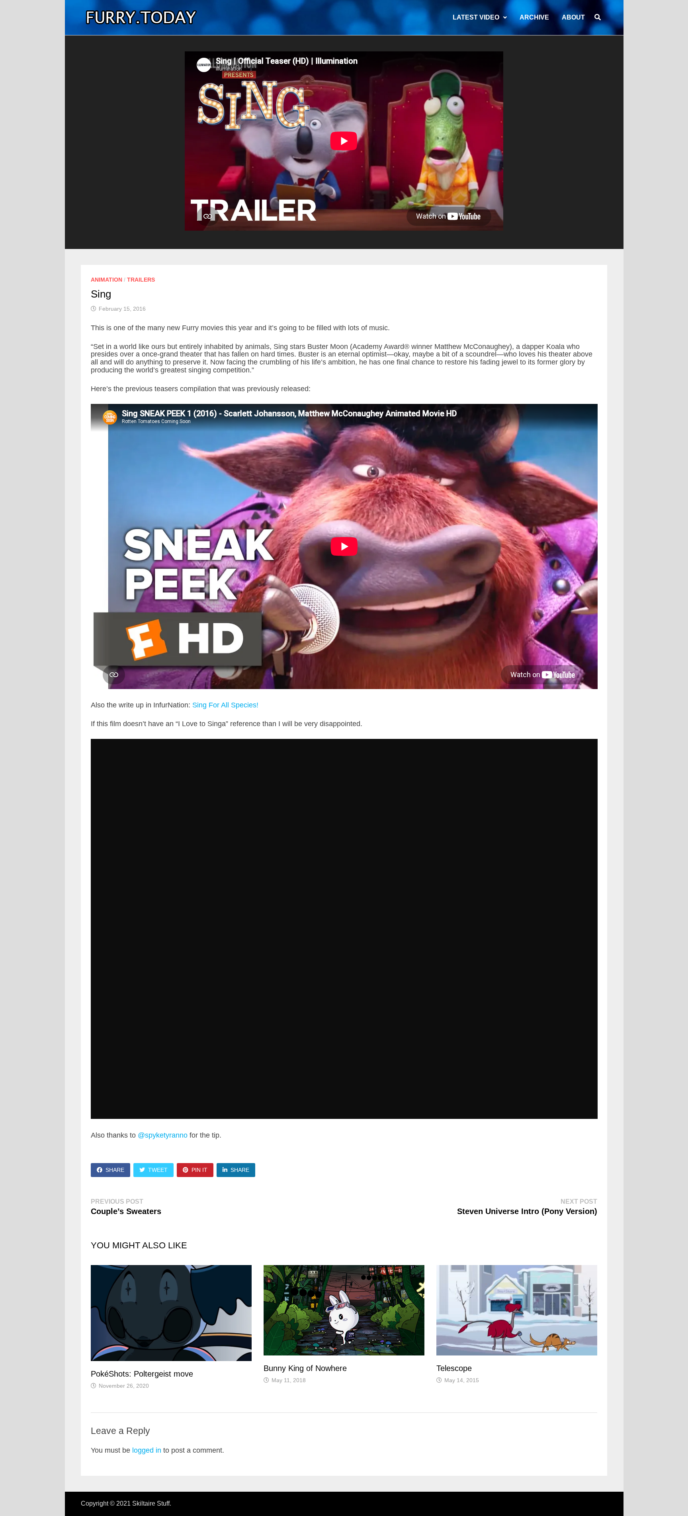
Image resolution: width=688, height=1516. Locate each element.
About (573, 17)
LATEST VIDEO (476, 17)
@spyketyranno (163, 1135)
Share (115, 1170)
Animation (106, 279)
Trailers (141, 279)
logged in (146, 1450)
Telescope (454, 1368)
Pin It (199, 1170)
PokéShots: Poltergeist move (142, 1373)
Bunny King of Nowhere (305, 1368)
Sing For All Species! (225, 705)
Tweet (158, 1170)
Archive (534, 17)
